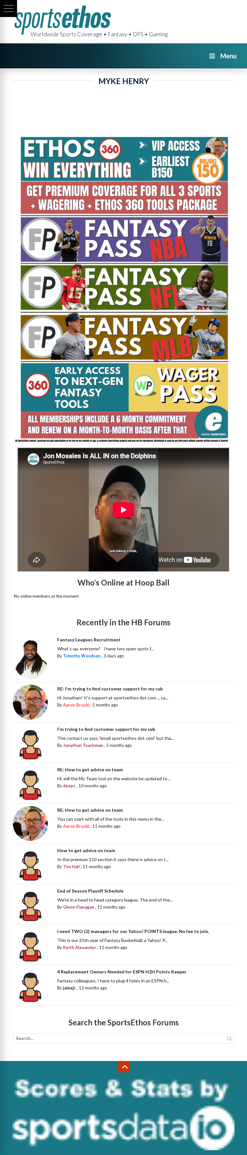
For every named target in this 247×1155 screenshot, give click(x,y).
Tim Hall (71, 866)
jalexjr (69, 987)
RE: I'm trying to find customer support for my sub (110, 688)
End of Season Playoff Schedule (90, 891)
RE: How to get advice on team (90, 769)
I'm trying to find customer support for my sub (106, 729)
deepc (69, 785)
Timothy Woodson (82, 655)
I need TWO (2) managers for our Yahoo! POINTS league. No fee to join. (133, 931)
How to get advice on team (86, 850)
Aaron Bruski (76, 704)
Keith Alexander (79, 947)
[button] (8, 8)
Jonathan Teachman (83, 745)
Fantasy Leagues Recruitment (89, 639)
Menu (228, 56)
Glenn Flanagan (78, 907)
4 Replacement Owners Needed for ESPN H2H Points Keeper (122, 971)
